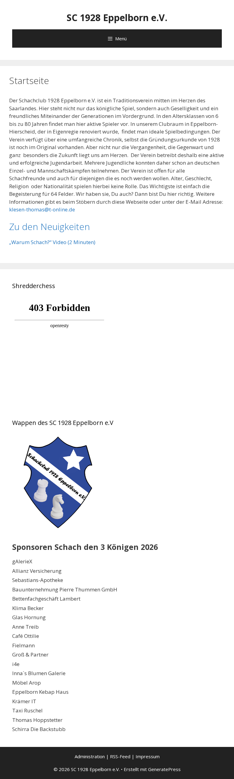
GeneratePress (164, 769)
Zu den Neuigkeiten (49, 226)
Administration (90, 756)
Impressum (148, 756)
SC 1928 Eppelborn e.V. (117, 17)
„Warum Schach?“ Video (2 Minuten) (52, 242)
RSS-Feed (120, 756)
